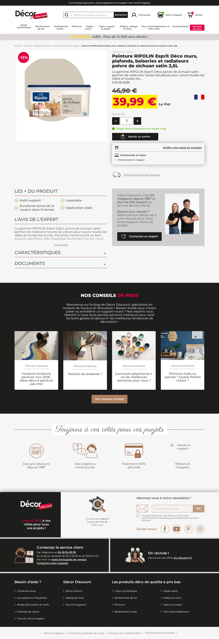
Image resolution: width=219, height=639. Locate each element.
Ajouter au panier (138, 136)
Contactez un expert (143, 236)
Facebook (164, 529)
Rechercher (121, 14)
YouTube (176, 529)
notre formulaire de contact (69, 559)
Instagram (200, 529)
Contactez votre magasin (52, 563)
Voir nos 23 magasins (139, 3)
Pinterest (188, 529)
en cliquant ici (183, 557)
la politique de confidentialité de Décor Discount (170, 519)
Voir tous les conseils (109, 399)
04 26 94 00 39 (67, 552)
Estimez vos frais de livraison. (142, 174)
